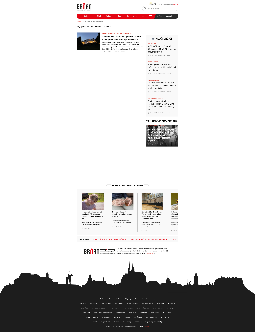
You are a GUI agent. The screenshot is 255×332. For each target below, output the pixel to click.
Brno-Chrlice (143, 312)
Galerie (155, 62)
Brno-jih (127, 317)
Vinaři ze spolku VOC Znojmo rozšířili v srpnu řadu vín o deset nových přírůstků (162, 85)
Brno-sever (132, 312)
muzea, (150, 62)
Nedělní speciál (165, 16)
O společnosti (105, 322)
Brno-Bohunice (129, 308)
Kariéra (137, 322)
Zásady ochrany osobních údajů (153, 322)
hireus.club (146, 326)
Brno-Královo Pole (151, 317)
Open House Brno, (108, 33)
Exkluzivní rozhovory (135, 16)
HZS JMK (153, 43)
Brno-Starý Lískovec (92, 317)
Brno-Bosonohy (158, 308)
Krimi (99, 16)
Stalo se (79, 21)
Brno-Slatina (155, 312)
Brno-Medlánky (116, 308)
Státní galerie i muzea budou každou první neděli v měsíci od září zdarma (162, 67)
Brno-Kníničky (119, 303)
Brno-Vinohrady (106, 303)
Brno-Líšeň (84, 308)
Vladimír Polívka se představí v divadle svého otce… (110, 239)
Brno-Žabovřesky (132, 303)
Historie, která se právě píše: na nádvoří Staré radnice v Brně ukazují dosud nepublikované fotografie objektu (161, 135)
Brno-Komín (171, 303)
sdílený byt (160, 98)
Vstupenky (128, 299)
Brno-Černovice (120, 312)
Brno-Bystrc (86, 312)
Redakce (116, 322)
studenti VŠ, (152, 98)
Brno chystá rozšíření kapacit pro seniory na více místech (122, 214)
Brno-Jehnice (106, 317)
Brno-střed (83, 303)
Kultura (108, 16)
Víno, (149, 80)
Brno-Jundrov (94, 303)
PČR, (149, 43)
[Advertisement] (162, 161)
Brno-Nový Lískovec (143, 308)
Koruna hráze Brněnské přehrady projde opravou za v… (150, 239)
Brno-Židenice (165, 317)
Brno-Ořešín (170, 308)
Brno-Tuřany (117, 317)
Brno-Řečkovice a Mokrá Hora (103, 312)
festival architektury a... (123, 33)
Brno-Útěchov (138, 317)
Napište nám (150, 253)
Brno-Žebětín (160, 303)
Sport (120, 16)
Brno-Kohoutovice (147, 303)
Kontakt (95, 322)
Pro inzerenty (127, 322)
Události (86, 16)
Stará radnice (159, 126)
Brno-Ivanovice (167, 312)
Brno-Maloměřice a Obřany (100, 308)
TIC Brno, (151, 126)
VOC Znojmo (155, 80)
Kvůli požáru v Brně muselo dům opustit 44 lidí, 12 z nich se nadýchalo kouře (162, 49)
